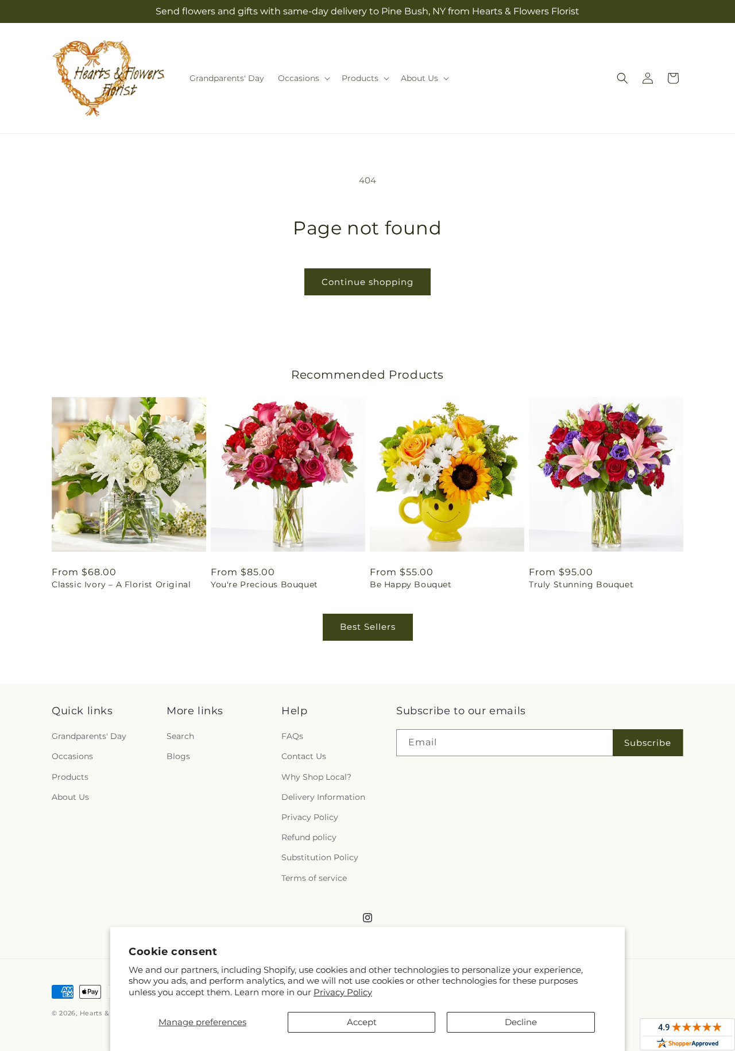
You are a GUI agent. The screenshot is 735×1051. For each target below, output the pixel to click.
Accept (362, 1022)
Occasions (72, 756)
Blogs (178, 756)
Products (70, 777)
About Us (70, 797)
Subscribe (647, 742)
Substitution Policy (319, 857)
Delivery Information (323, 797)
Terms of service (314, 878)
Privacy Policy (343, 992)
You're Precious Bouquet (264, 584)
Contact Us (303, 756)
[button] (303, 78)
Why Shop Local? (316, 777)
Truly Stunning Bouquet (581, 584)
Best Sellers (368, 626)
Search (180, 736)
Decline (521, 1022)
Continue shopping (367, 281)
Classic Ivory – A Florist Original (121, 584)
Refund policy (308, 837)
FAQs (292, 736)
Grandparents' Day (89, 736)
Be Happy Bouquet (411, 584)
